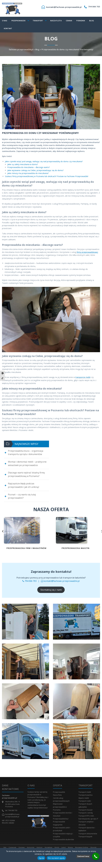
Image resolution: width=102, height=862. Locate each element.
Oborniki (93, 847)
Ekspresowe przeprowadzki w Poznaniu (60, 807)
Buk (5, 847)
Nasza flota (56, 20)
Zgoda (41, 858)
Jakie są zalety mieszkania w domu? (22, 164)
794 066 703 (94, 6)
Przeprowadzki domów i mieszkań (62, 814)
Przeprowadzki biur (61, 819)
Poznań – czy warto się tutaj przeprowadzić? (22, 496)
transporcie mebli (82, 377)
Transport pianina (85, 795)
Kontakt (8, 28)
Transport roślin (84, 801)
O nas (4, 20)
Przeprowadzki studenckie (63, 839)
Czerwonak (12, 847)
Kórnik (57, 847)
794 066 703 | (32, 581)
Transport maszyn (85, 810)
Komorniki (30, 847)
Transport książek (85, 836)
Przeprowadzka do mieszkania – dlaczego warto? (28, 167)
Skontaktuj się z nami (51, 589)
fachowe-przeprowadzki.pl (21, 49)
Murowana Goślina (81, 847)
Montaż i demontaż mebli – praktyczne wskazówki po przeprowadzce (27, 463)
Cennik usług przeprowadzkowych (61, 799)
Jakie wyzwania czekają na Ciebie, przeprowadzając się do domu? (35, 170)
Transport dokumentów (87, 834)
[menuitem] (5, 21)
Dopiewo (22, 847)
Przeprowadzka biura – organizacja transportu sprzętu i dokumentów (25, 452)
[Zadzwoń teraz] (95, 856)
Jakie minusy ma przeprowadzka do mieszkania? (28, 173)
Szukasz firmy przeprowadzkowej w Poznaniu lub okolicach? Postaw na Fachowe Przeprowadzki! (46, 176)
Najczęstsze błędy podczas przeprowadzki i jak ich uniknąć (23, 485)
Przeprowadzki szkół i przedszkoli (61, 829)
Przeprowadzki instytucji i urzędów (63, 835)
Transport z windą (85, 813)
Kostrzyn (39, 847)
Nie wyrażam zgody (56, 858)
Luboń (63, 847)
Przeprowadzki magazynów (59, 823)
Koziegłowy (48, 847)
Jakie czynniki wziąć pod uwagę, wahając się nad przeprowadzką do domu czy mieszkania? (44, 161)
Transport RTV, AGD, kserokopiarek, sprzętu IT (88, 817)
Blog (91, 20)
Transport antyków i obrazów (86, 823)
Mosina (70, 847)
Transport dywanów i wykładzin (86, 829)
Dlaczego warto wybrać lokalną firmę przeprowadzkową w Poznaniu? (26, 474)
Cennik (69, 20)
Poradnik (80, 20)
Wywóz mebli (83, 798)
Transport (38, 20)
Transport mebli (84, 792)
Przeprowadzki (18, 20)
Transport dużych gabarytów (85, 805)
